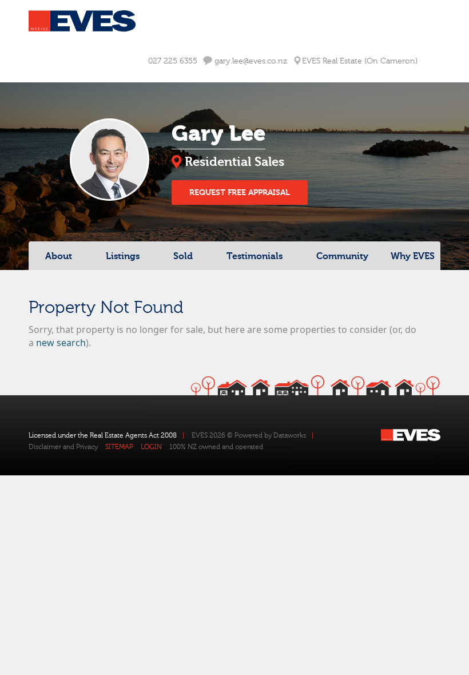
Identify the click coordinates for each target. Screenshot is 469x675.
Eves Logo (82, 21)
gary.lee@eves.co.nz (249, 61)
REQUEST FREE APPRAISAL (239, 192)
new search (61, 342)
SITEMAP (119, 447)
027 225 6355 (172, 61)
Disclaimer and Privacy (63, 447)
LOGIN (151, 447)
